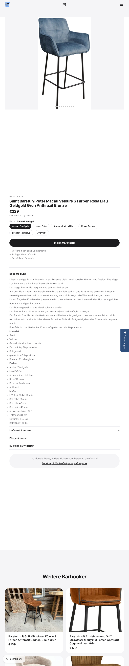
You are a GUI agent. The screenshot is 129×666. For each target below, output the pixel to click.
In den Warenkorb (64, 242)
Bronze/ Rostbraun (21, 233)
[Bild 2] (59, 106)
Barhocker (16, 196)
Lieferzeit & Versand (20, 430)
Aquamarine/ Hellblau (64, 226)
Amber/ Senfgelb (20, 226)
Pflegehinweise (18, 438)
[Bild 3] (61, 106)
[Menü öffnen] (121, 4)
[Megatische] (7, 4)
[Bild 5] (65, 106)
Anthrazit (41, 233)
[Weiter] (118, 63)
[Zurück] (10, 63)
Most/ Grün (41, 226)
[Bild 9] (73, 106)
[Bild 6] (67, 106)
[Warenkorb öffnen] (64, 4)
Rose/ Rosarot (88, 226)
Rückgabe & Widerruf (21, 445)
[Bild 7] (69, 106)
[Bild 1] (56, 106)
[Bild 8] (71, 106)
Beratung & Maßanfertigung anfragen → (64, 463)
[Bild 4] (63, 106)
